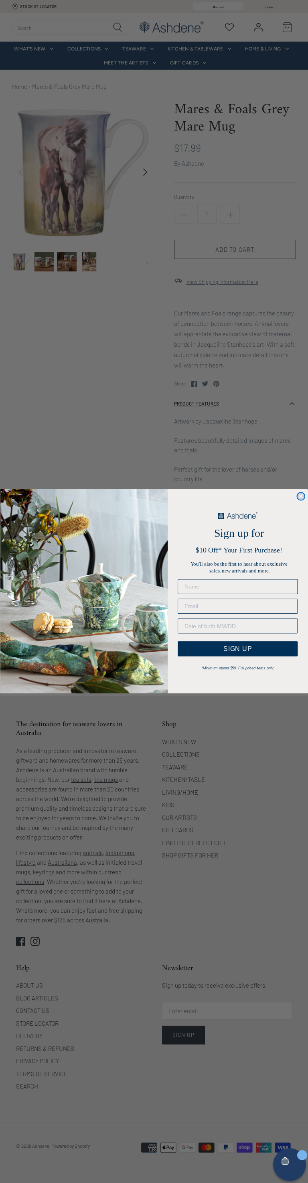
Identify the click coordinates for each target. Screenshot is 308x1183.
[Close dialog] (301, 496)
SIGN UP (237, 648)
